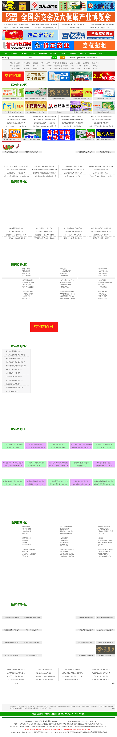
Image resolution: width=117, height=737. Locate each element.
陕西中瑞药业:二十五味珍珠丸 (16, 126)
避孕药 (18, 68)
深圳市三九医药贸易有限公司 (32, 139)
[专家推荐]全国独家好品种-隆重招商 (44, 28)
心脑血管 (35, 63)
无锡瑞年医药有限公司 (72, 670)
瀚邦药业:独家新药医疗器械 (58, 463)
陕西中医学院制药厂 (32, 630)
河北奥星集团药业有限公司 (36, 112)
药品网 (78, 706)
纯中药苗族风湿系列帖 (58, 447)
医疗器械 (53, 53)
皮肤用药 (87, 66)
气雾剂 (49, 66)
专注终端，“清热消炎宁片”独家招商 (44, 126)
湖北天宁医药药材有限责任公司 (104, 484)
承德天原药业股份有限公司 (58, 484)
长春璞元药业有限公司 (104, 99)
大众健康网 (19, 708)
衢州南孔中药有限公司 (12, 484)
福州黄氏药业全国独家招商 (16, 123)
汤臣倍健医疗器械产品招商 (101, 673)
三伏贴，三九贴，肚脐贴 (35, 463)
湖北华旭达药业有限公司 (104, 466)
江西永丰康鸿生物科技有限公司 (44, 676)
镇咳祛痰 (57, 68)
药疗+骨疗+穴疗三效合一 (104, 463)
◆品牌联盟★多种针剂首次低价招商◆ (44, 24)
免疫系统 (86, 63)
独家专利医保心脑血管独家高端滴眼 (101, 126)
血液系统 (64, 63)
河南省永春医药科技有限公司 (105, 139)
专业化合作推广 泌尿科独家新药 (44, 119)
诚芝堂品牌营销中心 (104, 112)
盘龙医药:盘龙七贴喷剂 (81, 463)
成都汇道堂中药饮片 (58, 99)
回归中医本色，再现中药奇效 (35, 484)
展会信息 (83, 53)
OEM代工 (63, 53)
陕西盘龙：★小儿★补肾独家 (44, 235)
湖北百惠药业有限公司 (13, 384)
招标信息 (73, 53)
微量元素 (35, 66)
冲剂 (72, 66)
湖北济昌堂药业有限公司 (44, 231)
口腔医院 (93, 706)
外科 (11, 66)
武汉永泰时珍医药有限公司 (101, 670)
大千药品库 (53, 706)
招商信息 (14, 53)
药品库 (60, 706)
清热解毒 (57, 66)
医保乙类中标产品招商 (101, 123)
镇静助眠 (65, 68)
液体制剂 (95, 66)
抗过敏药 (65, 66)
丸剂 (43, 68)
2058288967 (70, 721)
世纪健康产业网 (45, 708)
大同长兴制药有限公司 (32, 152)
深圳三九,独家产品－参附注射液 (101, 116)
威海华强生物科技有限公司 (105, 630)
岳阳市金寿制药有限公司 (73, 679)
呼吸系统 (56, 63)
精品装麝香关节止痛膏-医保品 (101, 231)
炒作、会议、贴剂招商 (104, 447)
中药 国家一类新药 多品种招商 (16, 119)
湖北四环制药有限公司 (16, 231)
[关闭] (11, 733)
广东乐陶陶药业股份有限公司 (13, 481)
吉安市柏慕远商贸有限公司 (85, 617)
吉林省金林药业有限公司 (11, 139)
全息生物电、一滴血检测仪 (73, 126)
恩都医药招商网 (102, 706)
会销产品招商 (30, 706)
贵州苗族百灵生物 (105, 152)
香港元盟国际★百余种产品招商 (13, 463)
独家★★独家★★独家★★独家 (72, 119)
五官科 (49, 68)
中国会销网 (21, 706)
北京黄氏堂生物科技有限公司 (15, 355)
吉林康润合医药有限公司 (44, 673)
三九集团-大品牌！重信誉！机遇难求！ (101, 28)
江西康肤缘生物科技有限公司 (32, 617)
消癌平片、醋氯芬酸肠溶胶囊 (35, 447)
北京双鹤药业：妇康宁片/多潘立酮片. (16, 24)
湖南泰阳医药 (81, 466)
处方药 (33, 53)
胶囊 (43, 66)
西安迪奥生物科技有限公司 (12, 617)
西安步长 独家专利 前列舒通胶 (13, 444)
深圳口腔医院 (85, 706)
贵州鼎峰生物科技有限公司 (81, 112)
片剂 (11, 68)
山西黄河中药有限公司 (12, 643)
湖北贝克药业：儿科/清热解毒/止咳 (72, 116)
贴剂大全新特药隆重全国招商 (101, 119)
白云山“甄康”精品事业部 (13, 112)
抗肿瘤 (18, 66)
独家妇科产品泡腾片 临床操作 (16, 235)
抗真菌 (78, 63)
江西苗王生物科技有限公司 (101, 679)
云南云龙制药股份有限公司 (81, 484)
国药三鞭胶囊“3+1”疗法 (73, 28)
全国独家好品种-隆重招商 (101, 235)
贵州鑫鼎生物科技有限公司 (105, 617)
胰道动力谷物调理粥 (81, 481)
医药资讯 (92, 53)
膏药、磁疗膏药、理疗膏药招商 (81, 444)
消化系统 (27, 63)
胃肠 (11, 63)
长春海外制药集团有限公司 (15, 358)
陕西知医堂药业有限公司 (44, 228)
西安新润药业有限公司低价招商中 (73, 676)
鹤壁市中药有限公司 (32, 655)
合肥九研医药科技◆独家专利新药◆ (44, 116)
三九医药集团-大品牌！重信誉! (73, 166)
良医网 (73, 706)
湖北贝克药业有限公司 (12, 152)
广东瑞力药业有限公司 (101, 676)
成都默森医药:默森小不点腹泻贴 (44, 123)
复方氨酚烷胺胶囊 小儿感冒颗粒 (72, 123)
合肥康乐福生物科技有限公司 (104, 481)
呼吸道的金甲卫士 (58, 444)
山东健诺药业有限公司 (12, 655)
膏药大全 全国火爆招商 (16, 116)
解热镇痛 (27, 68)
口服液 (79, 66)
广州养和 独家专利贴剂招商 (73, 231)
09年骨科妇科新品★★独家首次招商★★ (101, 24)
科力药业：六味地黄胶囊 (104, 444)
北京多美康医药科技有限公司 (58, 481)
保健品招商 (43, 53)
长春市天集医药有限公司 (81, 99)
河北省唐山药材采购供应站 (73, 228)
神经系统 (94, 63)
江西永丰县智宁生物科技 (85, 655)
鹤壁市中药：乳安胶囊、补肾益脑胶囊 (16, 28)
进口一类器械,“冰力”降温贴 (13, 466)
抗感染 (18, 63)
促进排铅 (87, 68)
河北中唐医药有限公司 (85, 643)
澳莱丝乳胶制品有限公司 (14, 351)
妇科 (42, 63)
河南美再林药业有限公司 (31, 643)
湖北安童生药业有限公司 (11, 630)
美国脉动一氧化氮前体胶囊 (16, 238)
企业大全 (102, 53)
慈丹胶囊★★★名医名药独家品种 (73, 24)
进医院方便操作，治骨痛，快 (58, 466)
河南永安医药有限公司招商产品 (72, 673)
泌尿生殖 (27, 66)
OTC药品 (24, 53)
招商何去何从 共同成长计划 (73, 173)
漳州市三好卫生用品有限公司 (85, 139)
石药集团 (59, 112)
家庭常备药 (66, 706)
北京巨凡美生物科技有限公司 (13, 99)
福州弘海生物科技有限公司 (36, 481)
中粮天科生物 (27, 708)
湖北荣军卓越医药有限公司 (105, 643)
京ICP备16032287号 (28, 732)
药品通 (46, 706)
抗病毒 (48, 63)
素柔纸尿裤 (36, 708)
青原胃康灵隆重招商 (35, 444)
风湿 (71, 63)
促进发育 (95, 68)
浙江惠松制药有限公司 (44, 670)
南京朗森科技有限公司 (85, 152)
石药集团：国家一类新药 (101, 173)
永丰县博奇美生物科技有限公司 (35, 99)
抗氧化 (79, 68)
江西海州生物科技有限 (101, 169)
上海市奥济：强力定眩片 (73, 235)
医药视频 (40, 706)
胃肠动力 (35, 68)
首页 (6, 53)
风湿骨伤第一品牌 (13, 447)
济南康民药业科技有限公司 (85, 630)
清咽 (72, 68)
